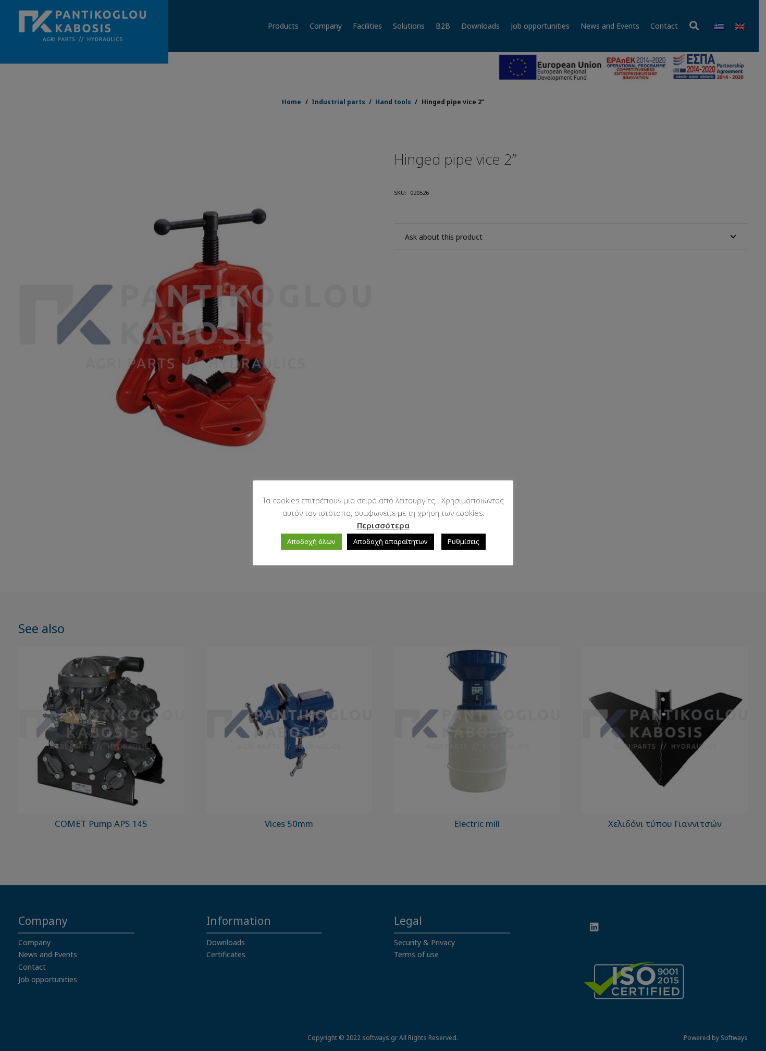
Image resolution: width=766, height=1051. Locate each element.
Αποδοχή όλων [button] (311, 541)
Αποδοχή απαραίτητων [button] (390, 541)
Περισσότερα (383, 525)
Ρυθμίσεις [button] (463, 541)
